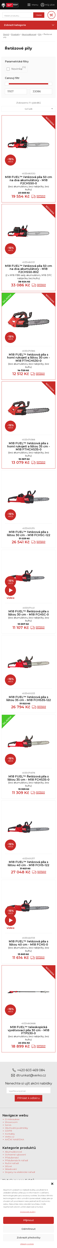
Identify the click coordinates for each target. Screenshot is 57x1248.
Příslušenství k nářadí (16, 1160)
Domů (6, 34)
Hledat (39, 15)
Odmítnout (28, 1228)
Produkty (15, 34)
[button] (52, 1183)
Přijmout (28, 1220)
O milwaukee (12, 1119)
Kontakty (10, 1133)
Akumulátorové (29, 34)
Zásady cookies (27, 1244)
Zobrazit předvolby (28, 1237)
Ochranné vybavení (15, 1154)
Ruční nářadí (12, 1163)
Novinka (16, 68)
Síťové (8, 1166)
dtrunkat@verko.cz (31, 1075)
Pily (39, 34)
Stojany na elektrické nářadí (20, 1172)
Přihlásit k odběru (28, 1098)
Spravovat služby (27, 1212)
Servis (8, 1125)
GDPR (8, 1130)
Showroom (11, 1122)
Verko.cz (9, 1136)
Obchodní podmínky (16, 1128)
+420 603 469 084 (31, 1070)
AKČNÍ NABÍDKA (14, 1139)
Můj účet (50, 4)
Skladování (11, 1169)
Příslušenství (12, 1157)
